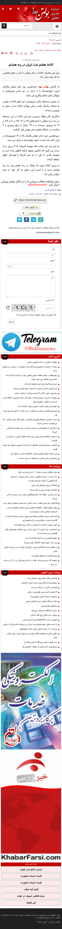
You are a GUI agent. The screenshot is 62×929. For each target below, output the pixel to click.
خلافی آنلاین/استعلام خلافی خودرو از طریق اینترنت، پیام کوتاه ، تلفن (31, 635)
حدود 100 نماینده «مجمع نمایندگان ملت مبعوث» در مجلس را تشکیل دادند (29, 368)
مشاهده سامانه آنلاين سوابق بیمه (43, 596)
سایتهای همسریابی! (49, 605)
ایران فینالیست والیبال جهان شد (48, 33)
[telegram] (18, 8)
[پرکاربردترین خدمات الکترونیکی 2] (31, 701)
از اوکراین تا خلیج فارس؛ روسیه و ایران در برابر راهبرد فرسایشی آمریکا (32, 430)
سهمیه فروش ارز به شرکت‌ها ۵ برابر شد (41, 538)
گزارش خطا (30, 207)
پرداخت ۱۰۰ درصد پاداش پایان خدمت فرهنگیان (38, 629)
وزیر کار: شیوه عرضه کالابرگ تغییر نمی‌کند (40, 542)
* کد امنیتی (50, 300)
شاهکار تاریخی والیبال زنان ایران (44, 485)
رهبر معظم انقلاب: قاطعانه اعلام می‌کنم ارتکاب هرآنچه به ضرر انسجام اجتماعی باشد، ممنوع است (32, 509)
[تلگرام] (31, 342)
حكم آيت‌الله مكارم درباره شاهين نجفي (41, 601)
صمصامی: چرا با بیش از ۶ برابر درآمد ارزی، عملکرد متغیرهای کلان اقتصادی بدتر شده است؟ (31, 531)
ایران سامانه (42, 922)
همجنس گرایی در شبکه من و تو (44, 587)
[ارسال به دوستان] (6, 53)
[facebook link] (26, 219)
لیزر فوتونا (31, 903)
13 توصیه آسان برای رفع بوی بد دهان (42, 592)
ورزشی (46, 50)
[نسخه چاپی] (2, 53)
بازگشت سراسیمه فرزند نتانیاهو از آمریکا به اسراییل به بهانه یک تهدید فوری (29, 447)
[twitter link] (19, 219)
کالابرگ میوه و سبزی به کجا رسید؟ (43, 490)
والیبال (46, 193)
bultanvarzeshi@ (37, 185)
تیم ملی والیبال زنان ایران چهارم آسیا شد (41, 383)
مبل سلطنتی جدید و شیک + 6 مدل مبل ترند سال (37, 472)
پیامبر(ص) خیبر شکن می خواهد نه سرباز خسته (38, 458)
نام (53, 249)
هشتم (31, 193)
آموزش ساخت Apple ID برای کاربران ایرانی (40, 619)
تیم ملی (39, 193)
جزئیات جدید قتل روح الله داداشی (43, 615)
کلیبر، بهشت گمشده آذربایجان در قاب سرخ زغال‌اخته (35, 524)
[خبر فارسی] (31, 805)
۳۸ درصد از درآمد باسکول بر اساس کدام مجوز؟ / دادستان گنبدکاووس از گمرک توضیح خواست (34, 478)
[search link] (4, 25)
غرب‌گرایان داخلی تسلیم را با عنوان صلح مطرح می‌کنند (35, 388)
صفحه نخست (56, 50)
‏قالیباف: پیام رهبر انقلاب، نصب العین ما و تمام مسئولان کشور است (30, 503)
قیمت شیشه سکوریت (31, 876)
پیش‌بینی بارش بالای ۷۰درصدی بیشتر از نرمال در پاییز (36, 393)
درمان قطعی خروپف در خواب (31, 896)
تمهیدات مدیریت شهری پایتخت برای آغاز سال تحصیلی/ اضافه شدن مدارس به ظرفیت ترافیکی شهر (30, 399)
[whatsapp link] (40, 219)
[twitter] (11, 9)
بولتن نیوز (44, 87)
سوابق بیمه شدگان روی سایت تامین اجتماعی (39, 582)
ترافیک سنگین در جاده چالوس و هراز (42, 362)
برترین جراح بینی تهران (31, 869)
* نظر (53, 271)
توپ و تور (38, 50)
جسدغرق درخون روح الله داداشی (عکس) (40, 642)
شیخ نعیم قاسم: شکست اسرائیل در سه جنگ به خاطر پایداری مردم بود (30, 412)
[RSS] (3, 9)
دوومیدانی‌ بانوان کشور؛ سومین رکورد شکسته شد (37, 406)
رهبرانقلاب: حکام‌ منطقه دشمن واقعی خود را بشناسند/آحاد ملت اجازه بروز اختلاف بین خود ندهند (31, 377)
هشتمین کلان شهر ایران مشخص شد (42, 578)
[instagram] (26, 9)
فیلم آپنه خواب (31, 889)
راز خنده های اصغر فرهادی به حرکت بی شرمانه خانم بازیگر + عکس (30, 624)
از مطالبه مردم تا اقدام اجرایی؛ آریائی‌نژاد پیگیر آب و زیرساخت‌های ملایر (30, 549)
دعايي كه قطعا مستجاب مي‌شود (44, 610)
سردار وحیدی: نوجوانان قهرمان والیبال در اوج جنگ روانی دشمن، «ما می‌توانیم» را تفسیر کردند (30, 421)
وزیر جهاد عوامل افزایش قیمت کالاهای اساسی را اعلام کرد (34, 453)
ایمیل (52, 260)
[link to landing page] (45, 13)
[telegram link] (33, 219)
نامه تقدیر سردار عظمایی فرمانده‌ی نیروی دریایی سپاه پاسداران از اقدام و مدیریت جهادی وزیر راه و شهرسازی (31, 518)
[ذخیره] (11, 53)
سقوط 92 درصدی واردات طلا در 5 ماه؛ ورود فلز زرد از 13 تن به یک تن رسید (30, 562)
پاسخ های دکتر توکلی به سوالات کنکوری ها (39, 646)
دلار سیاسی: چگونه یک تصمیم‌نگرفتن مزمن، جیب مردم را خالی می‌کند (32, 496)
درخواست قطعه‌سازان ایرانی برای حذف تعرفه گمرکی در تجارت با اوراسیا (31, 438)
